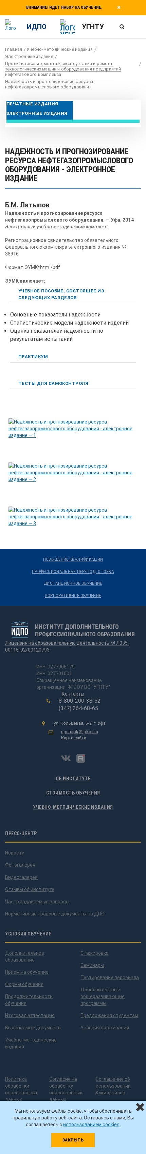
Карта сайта (73, 737)
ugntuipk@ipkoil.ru (79, 731)
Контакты (73, 694)
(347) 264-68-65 (78, 708)
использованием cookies (91, 1124)
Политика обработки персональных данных (21, 1089)
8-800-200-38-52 (80, 701)
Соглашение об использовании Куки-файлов (113, 1085)
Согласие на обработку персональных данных (65, 1089)
